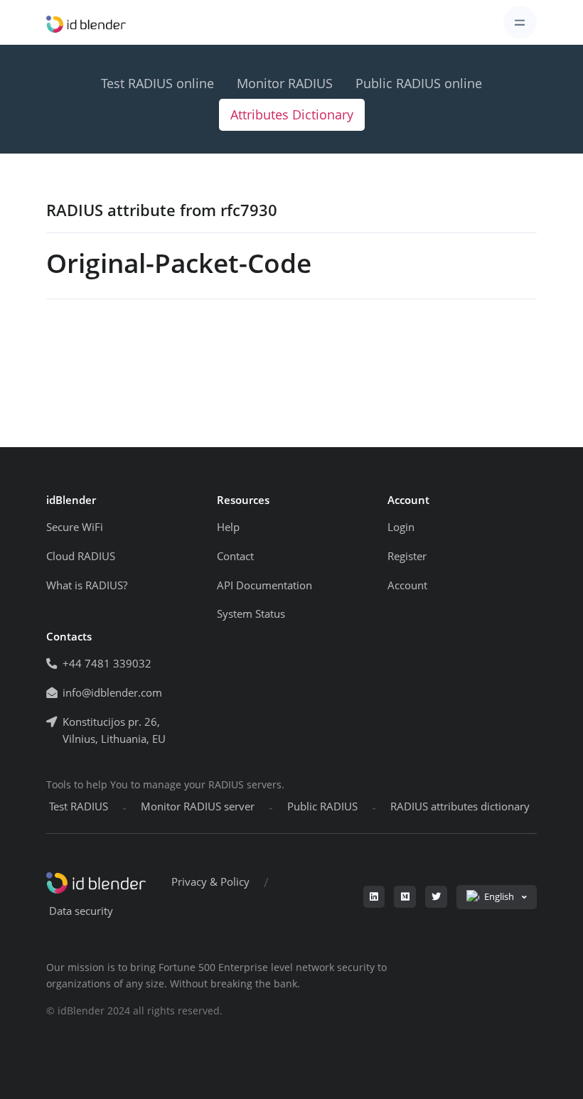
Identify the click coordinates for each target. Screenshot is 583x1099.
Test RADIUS (78, 806)
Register (407, 556)
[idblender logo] (86, 22)
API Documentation (264, 585)
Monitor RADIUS (285, 83)
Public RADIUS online (418, 83)
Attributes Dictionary (291, 114)
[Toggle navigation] (520, 22)
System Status (251, 613)
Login (400, 527)
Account (407, 585)
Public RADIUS (322, 806)
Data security (81, 911)
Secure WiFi (74, 527)
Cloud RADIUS (80, 556)
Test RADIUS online (157, 83)
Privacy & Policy (210, 881)
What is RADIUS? (86, 585)
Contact (235, 556)
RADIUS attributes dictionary (460, 806)
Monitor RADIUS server (198, 806)
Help (228, 527)
